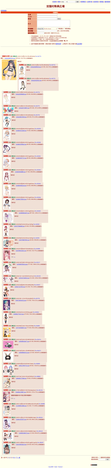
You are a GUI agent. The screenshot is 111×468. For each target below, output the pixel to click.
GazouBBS (51, 466)
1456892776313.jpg (18, 314)
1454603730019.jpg (21, 199)
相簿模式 (83, 1)
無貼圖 (60, 28)
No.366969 (37, 363)
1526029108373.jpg (24, 433)
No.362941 (38, 156)
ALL (14, 457)
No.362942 (38, 170)
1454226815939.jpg (21, 117)
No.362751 (38, 56)
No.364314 (38, 339)
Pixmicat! (60, 466)
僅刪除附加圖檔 (105, 457)
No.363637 (37, 284)
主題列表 (89, 1)
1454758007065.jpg (24, 240)
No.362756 (37, 115)
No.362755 (37, 106)
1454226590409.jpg (21, 94)
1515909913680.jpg (21, 405)
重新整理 (107, 1)
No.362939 (38, 128)
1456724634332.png (20, 300)
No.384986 (42, 404)
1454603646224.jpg (21, 185)
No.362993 (36, 238)
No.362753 (52, 78)
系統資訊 (96, 1)
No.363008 (37, 248)
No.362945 (38, 211)
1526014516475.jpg (21, 419)
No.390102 (40, 417)
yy (14, 257)
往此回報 (79, 44)
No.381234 (39, 390)
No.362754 (37, 92)
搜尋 (59, 1)
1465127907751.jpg (24, 365)
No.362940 (38, 142)
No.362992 (36, 224)
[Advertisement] (55, 51)
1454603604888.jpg (20, 172)
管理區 (102, 1)
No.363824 (36, 312)
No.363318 (37, 276)
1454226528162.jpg (36, 80)
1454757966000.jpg (19, 226)
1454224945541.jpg (10, 58)
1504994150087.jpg (20, 392)
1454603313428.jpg (21, 130)
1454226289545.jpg (35, 67)
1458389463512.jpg (24, 352)
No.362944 (38, 197)
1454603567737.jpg (21, 158)
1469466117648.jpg (21, 378)
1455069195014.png (22, 264)
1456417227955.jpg (20, 286)
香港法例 (58, 44)
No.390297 (40, 442)
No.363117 (37, 262)
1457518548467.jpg (21, 327)
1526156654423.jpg (21, 444)
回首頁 (55, 1)
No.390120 (40, 431)
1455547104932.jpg (24, 278)
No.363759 (37, 298)
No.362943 (38, 183)
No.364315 (38, 350)
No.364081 (37, 325)
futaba (55, 466)
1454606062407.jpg (24, 213)
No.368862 (37, 376)
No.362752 (52, 65)
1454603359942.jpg (21, 144)
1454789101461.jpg (21, 250)
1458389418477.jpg (24, 341)
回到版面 (3, 10)
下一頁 (18, 457)
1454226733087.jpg (24, 108)
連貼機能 (67, 28)
